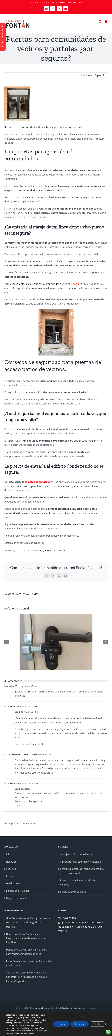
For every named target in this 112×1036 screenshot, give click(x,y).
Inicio (9, 854)
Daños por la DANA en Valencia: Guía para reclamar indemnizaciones (26, 951)
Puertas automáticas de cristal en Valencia (78, 882)
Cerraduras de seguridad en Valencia (80, 861)
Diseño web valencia (38, 1008)
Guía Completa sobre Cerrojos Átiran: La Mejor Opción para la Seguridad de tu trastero (28, 922)
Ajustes (97, 1024)
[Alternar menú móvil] (106, 21)
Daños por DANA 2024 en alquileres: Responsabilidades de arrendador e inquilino (26, 938)
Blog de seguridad (16, 898)
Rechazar (79, 1024)
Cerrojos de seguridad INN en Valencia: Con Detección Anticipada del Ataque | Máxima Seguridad (27, 977)
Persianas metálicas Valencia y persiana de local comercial (82, 871)
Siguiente (100, 75)
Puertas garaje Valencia (73, 892)
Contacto (11, 876)
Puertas (48, 550)
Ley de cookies (14, 883)
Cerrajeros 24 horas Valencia (76, 854)
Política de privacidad (18, 890)
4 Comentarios (60, 550)
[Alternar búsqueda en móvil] (100, 21)
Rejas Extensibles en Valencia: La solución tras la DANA (29, 963)
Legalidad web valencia (72, 1008)
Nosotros (11, 861)
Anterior (87, 75)
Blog (42, 550)
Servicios (11, 868)
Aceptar (61, 1024)
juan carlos (9, 686)
